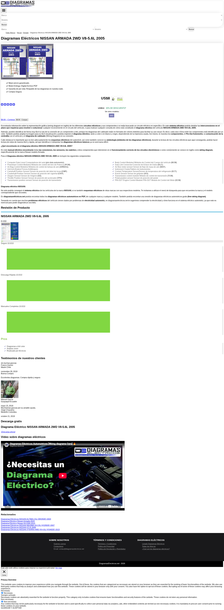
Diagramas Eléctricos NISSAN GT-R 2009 (18, 527)
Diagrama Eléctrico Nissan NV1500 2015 (18, 523)
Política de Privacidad (106, 546)
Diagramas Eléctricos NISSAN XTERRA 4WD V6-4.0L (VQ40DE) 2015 (30, 530)
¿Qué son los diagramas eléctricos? (156, 549)
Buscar (4, 25)
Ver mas (58, 568)
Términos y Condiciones (107, 544)
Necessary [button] (5, 591)
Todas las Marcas (149, 546)
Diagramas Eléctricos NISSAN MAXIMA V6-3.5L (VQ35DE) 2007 (28, 525)
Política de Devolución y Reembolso (111, 549)
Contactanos (58, 546)
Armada (25, 33)
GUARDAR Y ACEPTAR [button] (11, 608)
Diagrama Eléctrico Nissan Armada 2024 (18, 521)
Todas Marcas (10, 33)
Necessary (8, 593)
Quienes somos (60, 544)
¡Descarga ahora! (8, 432)
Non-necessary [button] (7, 599)
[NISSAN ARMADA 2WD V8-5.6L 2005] (9, 239)
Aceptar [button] (51, 568)
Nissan (19, 33)
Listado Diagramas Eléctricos (153, 544)
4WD (111, 115)
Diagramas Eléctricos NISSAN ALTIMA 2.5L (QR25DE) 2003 (26, 519)
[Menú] (4, 10)
